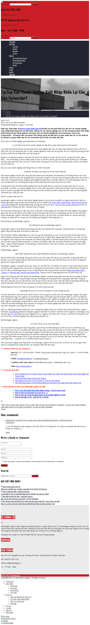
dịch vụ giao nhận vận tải (15, 405)
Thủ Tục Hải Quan (17, 601)
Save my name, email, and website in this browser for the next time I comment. (34, 461)
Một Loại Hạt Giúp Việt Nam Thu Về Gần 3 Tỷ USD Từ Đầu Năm (19, 499)
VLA (15, 314)
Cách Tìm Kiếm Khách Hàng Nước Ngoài (30, 378)
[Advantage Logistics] (9, 2)
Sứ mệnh (13, 588)
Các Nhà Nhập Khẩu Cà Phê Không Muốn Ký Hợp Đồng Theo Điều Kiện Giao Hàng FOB (48, 383)
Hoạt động (14, 590)
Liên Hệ (8, 610)
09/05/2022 (10, 422)
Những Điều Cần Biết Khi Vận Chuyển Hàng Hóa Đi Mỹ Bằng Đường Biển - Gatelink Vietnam (39, 420)
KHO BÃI (4, 207)
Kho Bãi (13, 604)
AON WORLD (14, 312)
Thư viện (13, 592)
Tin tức (8, 606)
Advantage (16, 575)
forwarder (60, 405)
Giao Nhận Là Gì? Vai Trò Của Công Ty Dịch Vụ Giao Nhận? (37, 380)
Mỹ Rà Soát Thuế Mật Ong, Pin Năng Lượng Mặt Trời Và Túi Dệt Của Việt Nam (24, 489)
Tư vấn (8, 114)
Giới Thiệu (9, 584)
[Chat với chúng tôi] (5, 618)
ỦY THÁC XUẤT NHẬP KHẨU (60, 202)
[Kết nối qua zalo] (12, 618)
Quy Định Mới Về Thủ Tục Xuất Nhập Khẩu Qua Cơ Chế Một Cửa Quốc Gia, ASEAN (25, 494)
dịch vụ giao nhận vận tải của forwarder (40, 405)
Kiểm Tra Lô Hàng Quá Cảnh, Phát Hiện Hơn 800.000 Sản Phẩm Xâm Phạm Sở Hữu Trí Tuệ (28, 504)
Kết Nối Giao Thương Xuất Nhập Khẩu (24, 272)
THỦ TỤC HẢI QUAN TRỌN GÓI (67, 205)
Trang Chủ (10, 581)
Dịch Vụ (9, 595)
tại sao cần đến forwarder (42, 407)
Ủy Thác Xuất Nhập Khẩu (19, 599)
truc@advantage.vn (41, 358)
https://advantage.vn (24, 366)
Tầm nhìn (13, 586)
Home (8, 112)
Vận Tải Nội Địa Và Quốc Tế (20, 597)
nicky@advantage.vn (24, 358)
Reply (8, 432)
